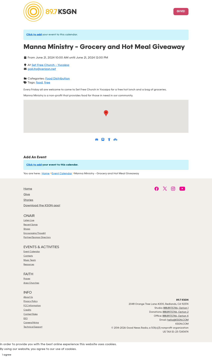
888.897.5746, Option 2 (175, 312)
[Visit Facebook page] (157, 189)
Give (27, 194)
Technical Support (33, 327)
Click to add (34, 34)
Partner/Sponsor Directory (37, 237)
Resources (29, 265)
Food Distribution (57, 78)
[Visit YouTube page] (182, 189)
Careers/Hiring (31, 323)
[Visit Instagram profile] (173, 189)
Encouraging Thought (35, 233)
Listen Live (29, 220)
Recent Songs (31, 225)
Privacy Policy (31, 301)
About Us (28, 297)
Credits (27, 310)
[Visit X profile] (165, 189)
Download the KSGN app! (42, 205)
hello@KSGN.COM (177, 320)
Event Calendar (32, 252)
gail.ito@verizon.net (42, 69)
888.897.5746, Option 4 (175, 316)
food (39, 82)
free (47, 82)
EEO (26, 319)
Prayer (27, 279)
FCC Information (32, 306)
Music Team (30, 260)
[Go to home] (50, 11)
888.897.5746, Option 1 (175, 308)
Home (28, 188)
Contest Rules (31, 314)
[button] (106, 113)
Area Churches (31, 283)
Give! (181, 11)
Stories (28, 200)
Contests (28, 256)
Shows (27, 229)
